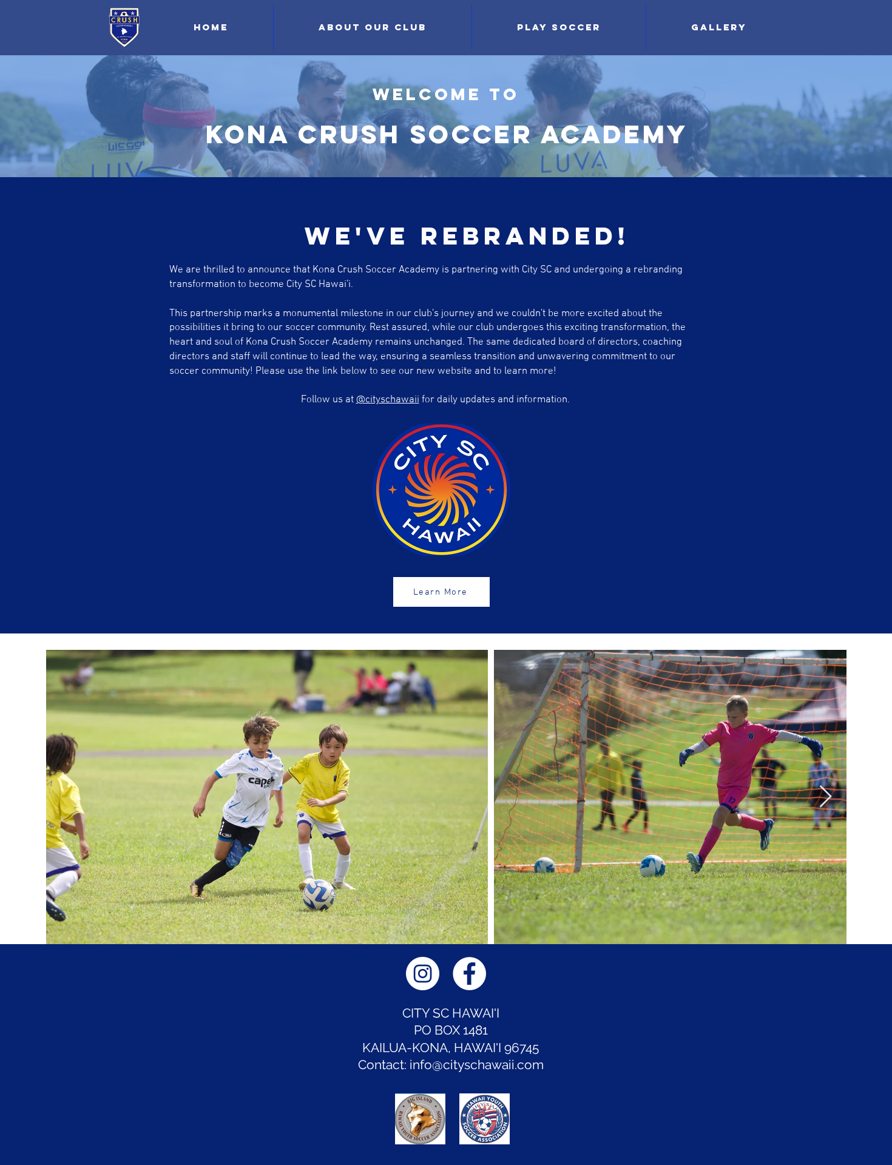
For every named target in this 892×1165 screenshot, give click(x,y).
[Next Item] (826, 797)
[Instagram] (422, 973)
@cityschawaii (387, 400)
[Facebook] (469, 973)
